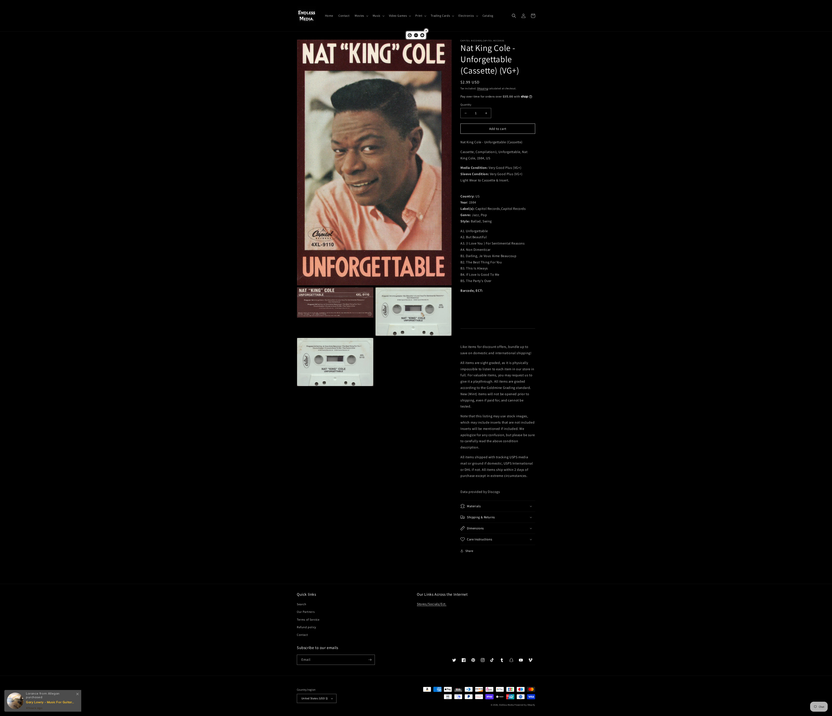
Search (301, 604)
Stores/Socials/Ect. (431, 604)
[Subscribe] (370, 660)
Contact (302, 635)
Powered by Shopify (524, 704)
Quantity (465, 104)
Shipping (482, 88)
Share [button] (469, 551)
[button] (361, 15)
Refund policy (306, 627)
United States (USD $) (314, 698)
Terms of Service (308, 619)
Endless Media (506, 704)
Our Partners (306, 612)
